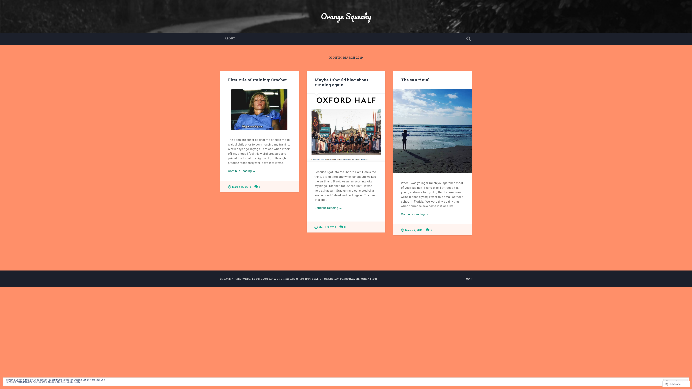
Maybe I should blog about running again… (341, 82)
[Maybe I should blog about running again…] (346, 128)
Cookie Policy (73, 382)
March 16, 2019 (241, 187)
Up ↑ (469, 278)
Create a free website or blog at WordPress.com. (259, 278)
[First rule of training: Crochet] (259, 109)
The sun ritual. (416, 79)
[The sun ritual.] (432, 131)
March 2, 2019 (413, 230)
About (230, 38)
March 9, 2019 (327, 227)
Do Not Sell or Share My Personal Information (338, 278)
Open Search (468, 39)
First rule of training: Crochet (257, 79)
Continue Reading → (242, 171)
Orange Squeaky (346, 16)
